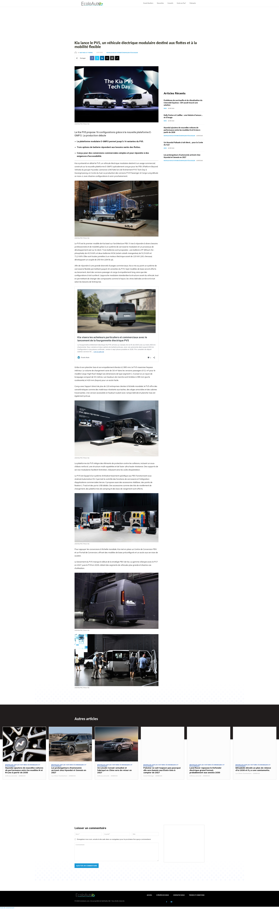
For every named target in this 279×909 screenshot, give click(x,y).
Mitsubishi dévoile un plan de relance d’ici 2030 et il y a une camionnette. (253, 769)
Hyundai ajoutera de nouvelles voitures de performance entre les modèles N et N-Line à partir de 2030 (182, 130)
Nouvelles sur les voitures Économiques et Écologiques (122, 52)
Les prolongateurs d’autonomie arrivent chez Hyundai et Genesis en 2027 (68, 770)
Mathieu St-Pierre (86, 52)
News (165, 108)
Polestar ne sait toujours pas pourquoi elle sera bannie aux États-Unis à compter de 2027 (162, 770)
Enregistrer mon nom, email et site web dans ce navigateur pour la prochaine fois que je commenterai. (114, 839)
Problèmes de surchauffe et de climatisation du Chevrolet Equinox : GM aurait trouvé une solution (183, 102)
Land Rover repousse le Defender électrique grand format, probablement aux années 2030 (205, 770)
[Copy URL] (117, 58)
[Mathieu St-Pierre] (76, 53)
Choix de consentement (7, 908)
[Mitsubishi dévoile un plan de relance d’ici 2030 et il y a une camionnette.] (254, 744)
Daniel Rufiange (148, 776)
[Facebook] (92, 58)
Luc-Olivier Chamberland (59, 776)
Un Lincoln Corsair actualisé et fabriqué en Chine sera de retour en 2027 (114, 770)
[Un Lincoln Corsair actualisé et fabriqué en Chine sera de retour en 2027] (116, 744)
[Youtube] (171, 902)
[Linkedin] (102, 58)
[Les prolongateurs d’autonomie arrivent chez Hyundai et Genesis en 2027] (70, 744)
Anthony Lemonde (11, 776)
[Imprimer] (112, 58)
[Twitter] (97, 58)
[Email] (107, 58)
